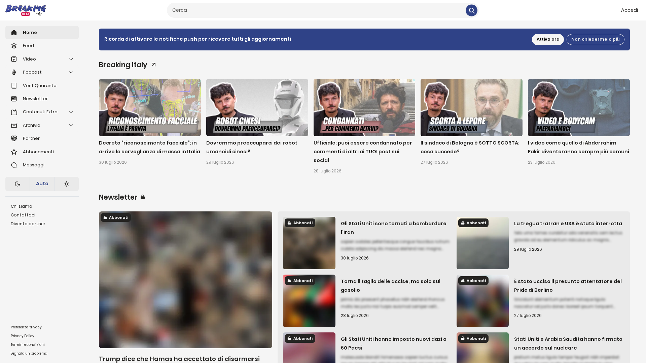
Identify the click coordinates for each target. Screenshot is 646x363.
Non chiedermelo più (595, 39)
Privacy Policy (22, 335)
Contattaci (23, 215)
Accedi (629, 10)
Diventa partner (28, 224)
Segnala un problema (29, 353)
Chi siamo (21, 206)
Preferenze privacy (26, 327)
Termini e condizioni (28, 344)
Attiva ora (548, 39)
